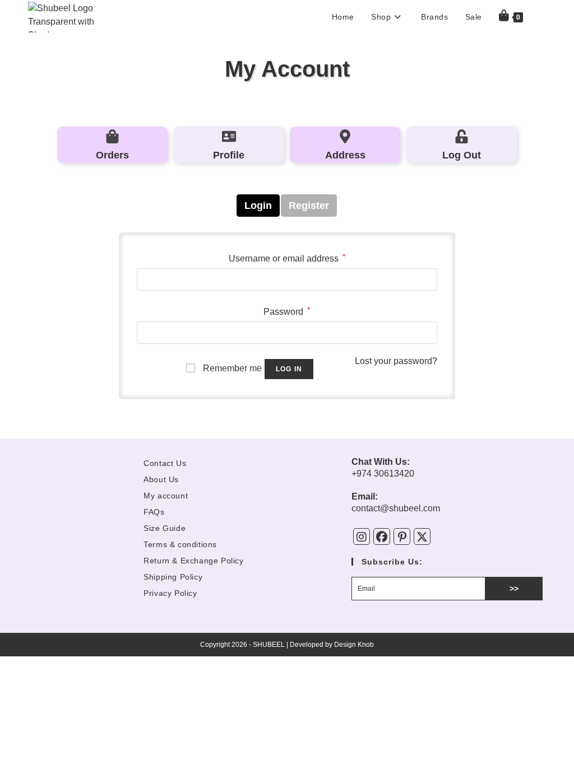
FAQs (154, 511)
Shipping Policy (173, 576)
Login (258, 205)
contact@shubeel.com (395, 508)
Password (286, 310)
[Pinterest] (402, 536)
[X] (422, 536)
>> (514, 588)
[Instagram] (361, 536)
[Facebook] (381, 536)
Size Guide (165, 528)
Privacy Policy (170, 593)
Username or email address (287, 257)
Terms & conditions (180, 544)
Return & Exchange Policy (193, 560)
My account (166, 495)
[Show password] (425, 332)
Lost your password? (396, 361)
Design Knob (354, 645)
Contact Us (165, 463)
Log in (289, 369)
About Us (161, 479)
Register (309, 205)
